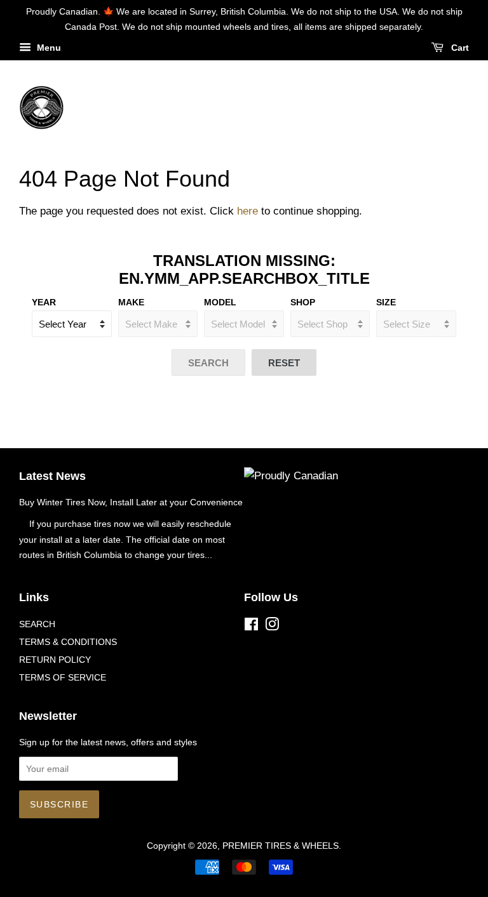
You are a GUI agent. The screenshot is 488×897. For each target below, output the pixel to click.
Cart (459, 48)
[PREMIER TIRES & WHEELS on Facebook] (251, 626)
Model (220, 302)
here (247, 211)
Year (44, 302)
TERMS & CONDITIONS (68, 642)
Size (386, 302)
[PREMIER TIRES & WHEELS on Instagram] (272, 626)
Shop (302, 302)
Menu (47, 48)
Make (131, 302)
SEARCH (37, 624)
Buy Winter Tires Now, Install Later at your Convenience (131, 502)
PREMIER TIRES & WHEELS (280, 846)
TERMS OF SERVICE (62, 677)
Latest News (52, 476)
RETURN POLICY (55, 659)
